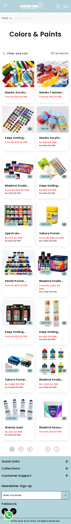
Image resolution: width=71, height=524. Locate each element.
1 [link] (12, 449)
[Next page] (56, 449)
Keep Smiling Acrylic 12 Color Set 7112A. (50, 186)
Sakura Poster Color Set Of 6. (15, 379)
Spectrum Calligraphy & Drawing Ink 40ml (17, 233)
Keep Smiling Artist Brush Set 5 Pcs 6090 (51, 332)
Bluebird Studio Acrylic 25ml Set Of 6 (16, 186)
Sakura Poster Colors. (49, 233)
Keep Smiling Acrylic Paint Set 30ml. (17, 138)
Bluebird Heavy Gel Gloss (50, 427)
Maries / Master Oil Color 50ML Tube (50, 92)
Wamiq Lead (14, 427)
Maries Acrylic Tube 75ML (15, 92)
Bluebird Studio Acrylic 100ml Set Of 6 (51, 281)
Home (5, 17)
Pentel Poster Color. (14, 281)
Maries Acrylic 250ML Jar (49, 138)
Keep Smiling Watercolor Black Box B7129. (17, 332)
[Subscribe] (65, 495)
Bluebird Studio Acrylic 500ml (50, 379)
